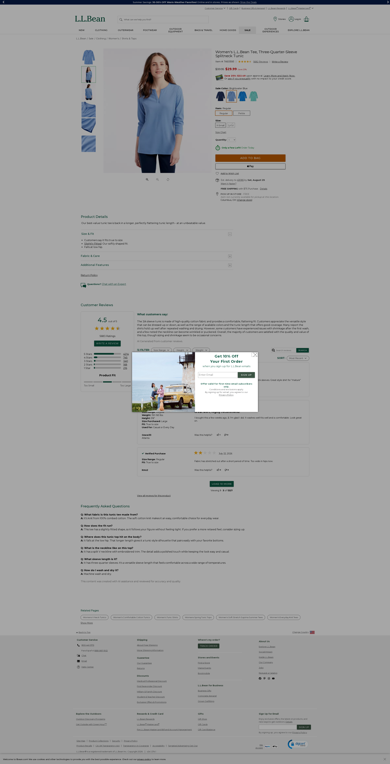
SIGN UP (246, 375)
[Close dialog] (254, 355)
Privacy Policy (226, 395)
